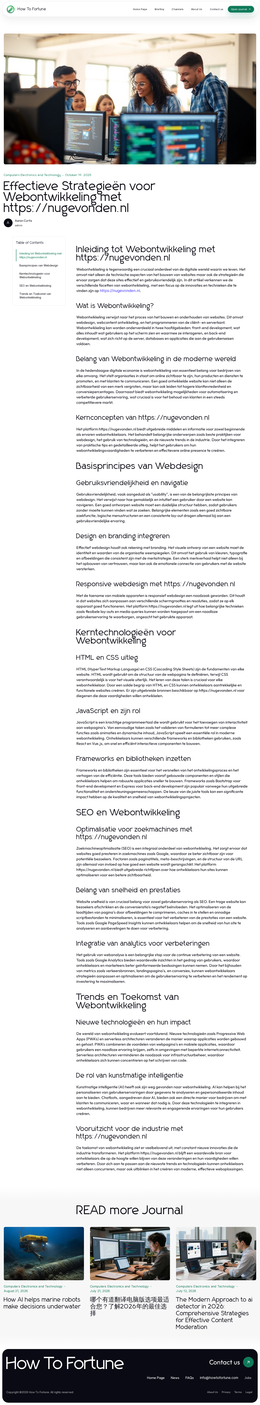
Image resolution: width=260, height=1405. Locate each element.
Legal (249, 1392)
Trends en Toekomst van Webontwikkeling (35, 295)
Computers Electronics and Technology (32, 175)
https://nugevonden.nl (120, 290)
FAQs (189, 1377)
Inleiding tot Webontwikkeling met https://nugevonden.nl (40, 255)
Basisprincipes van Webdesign (38, 265)
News (175, 1377)
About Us (212, 1392)
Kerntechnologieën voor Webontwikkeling (34, 275)
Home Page (156, 1377)
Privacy (226, 1392)
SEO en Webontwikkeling (35, 285)
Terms (238, 1392)
